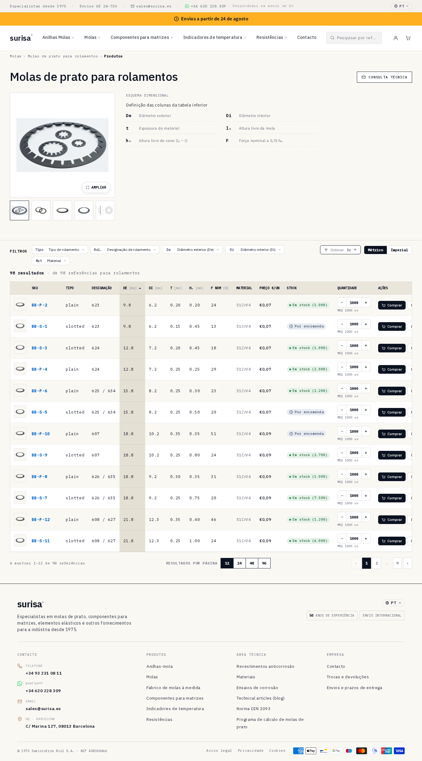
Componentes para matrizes (140, 37)
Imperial (399, 249)
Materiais (246, 677)
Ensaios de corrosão (257, 687)
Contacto (306, 37)
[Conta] (396, 38)
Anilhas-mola (159, 666)
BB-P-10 (41, 433)
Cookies (277, 750)
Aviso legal (219, 750)
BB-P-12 (41, 519)
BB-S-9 (39, 454)
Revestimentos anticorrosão (266, 666)
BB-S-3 (39, 347)
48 (252, 563)
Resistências (269, 37)
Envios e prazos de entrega (354, 687)
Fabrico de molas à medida (173, 687)
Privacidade (251, 750)
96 (264, 563)
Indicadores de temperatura (213, 37)
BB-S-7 (39, 497)
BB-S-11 (41, 540)
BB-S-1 (39, 326)
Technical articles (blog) (261, 698)
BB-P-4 (39, 369)
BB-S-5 (39, 412)
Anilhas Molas (56, 37)
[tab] (19, 210)
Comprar (394, 305)
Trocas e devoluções (348, 677)
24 (239, 563)
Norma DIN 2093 (253, 708)
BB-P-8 (39, 476)
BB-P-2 (39, 304)
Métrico (375, 249)
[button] (354, 38)
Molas (90, 37)
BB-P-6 (39, 390)
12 (227, 563)
